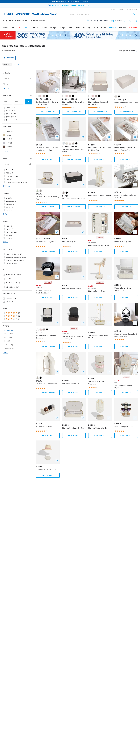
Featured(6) (8, 345)
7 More (5, 242)
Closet (44, 28)
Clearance (133, 28)
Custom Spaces (8, 28)
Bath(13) (7, 341)
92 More (6, 88)
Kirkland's (85, 1)
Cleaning (86, 28)
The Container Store (58, 1)
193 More (6, 186)
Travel (95, 28)
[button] (17, 73)
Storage (53, 28)
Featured (122, 28)
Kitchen (35, 28)
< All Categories (8, 330)
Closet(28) (8, 337)
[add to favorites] (57, 90)
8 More (5, 214)
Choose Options (48, 112)
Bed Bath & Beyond (73, 1)
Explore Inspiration (22, 21)
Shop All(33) (8, 333)
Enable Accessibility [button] (131, 9)
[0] (135, 21)
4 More (5, 151)
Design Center (8, 21)
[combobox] (100, 14)
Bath (78, 28)
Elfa (19, 28)
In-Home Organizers (38, 20)
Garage (62, 28)
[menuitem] (9, 20)
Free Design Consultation (99, 21)
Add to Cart (47, 159)
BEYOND (112, 28)
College (26, 28)
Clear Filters (17, 64)
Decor (103, 28)
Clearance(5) (9, 349)
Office (70, 28)
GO (28, 101)
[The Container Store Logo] (23, 14)
